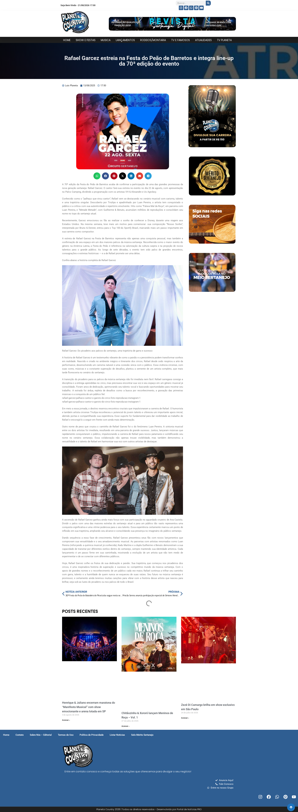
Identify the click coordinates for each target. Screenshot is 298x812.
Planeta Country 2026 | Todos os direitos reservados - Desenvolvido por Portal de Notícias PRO (149, 809)
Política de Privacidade (92, 734)
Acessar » (66, 720)
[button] (96, 175)
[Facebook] (186, 8)
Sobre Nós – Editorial (41, 734)
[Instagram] (181, 8)
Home (6, 734)
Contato (20, 734)
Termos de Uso (65, 734)
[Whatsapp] (191, 8)
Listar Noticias (117, 734)
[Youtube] (201, 8)
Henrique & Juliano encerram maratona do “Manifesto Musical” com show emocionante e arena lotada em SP (88, 707)
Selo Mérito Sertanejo (142, 734)
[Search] (208, 3)
